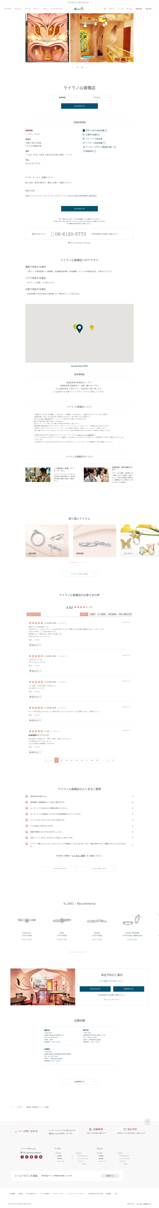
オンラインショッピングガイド (76, 1193)
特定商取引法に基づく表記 (95, 1193)
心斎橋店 (37, 640)
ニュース (121, 8)
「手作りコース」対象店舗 (84, 435)
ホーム (12, 1107)
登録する (110, 1176)
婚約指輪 (101, 1158)
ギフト (45, 8)
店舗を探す (139, 8)
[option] (79, 37)
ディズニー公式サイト (144, 1203)
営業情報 (62, 97)
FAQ (116, 1193)
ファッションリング (83, 1158)
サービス (129, 8)
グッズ (36, 8)
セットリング (60, 1161)
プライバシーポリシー (59, 1193)
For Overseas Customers (32, 1152)
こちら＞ (123, 482)
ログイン (112, 8)
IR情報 (20, 1193)
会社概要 (12, 1193)
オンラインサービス (111, 999)
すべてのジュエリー (83, 1155)
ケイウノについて (56, 8)
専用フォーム (53, 1133)
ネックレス (81, 1161)
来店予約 (148, 8)
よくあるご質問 (78, 856)
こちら (34, 1148)
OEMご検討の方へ (31, 1193)
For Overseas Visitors (81, 243)
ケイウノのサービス (99, 868)
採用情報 (108, 1193)
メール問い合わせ (28, 1131)
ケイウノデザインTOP (79, 574)
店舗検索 (98, 1129)
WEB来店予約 (79, 106)
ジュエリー (18, 8)
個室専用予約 (129, 989)
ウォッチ (28, 8)
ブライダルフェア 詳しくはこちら (78, 2)
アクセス (96, 97)
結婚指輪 (101, 1155)
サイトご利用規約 (44, 1193)
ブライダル (7, 8)
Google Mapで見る (79, 366)
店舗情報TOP (79, 1081)
